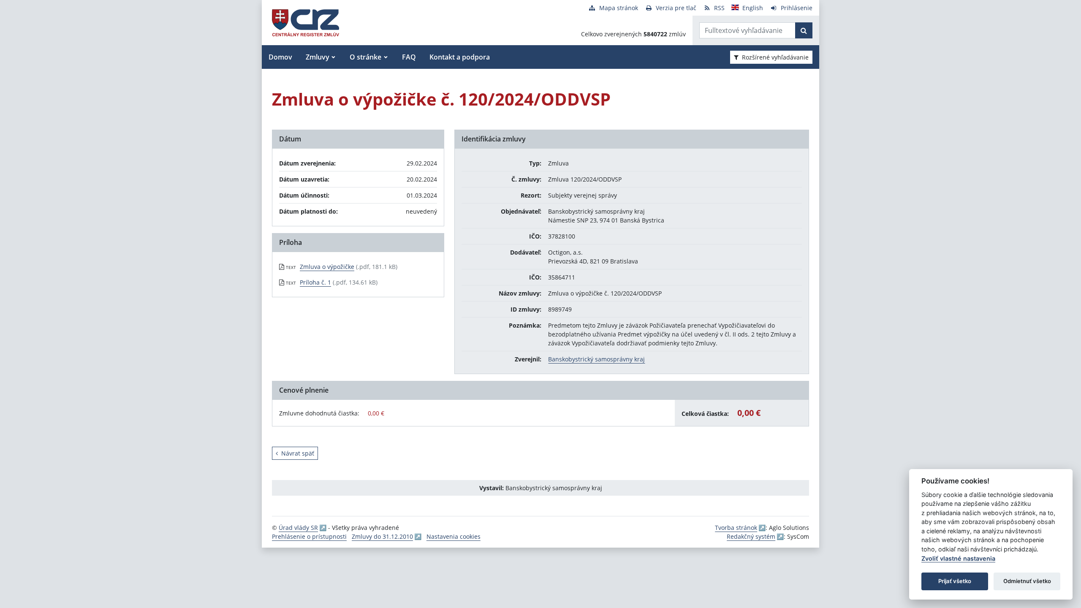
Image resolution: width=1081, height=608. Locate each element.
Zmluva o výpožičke (327, 267)
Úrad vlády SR (298, 528)
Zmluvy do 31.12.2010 (382, 536)
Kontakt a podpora (459, 57)
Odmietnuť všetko (1027, 581)
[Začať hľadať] (803, 30)
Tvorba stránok (736, 528)
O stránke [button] (365, 57)
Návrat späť (297, 453)
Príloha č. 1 (315, 282)
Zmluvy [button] (317, 57)
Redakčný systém (751, 536)
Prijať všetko (954, 581)
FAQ (409, 57)
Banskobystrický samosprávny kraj (596, 359)
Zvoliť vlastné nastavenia (958, 558)
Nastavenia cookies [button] (453, 536)
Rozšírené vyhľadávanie (775, 57)
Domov (280, 57)
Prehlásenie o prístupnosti (309, 536)
